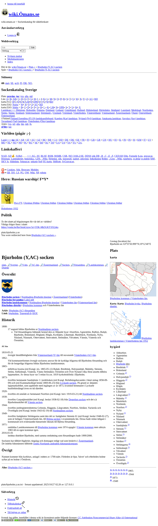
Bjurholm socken (11, 297)
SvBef (19, 156)
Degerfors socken (77, 399)
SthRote (57, 161)
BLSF (44, 156)
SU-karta (47, 161)
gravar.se (148, 156)
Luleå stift (29, 299)
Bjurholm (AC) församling (22, 310)
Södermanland (32, 113)
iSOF (34, 313)
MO (3, 142)
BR (49, 140)
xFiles (4, 126)
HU (110, 140)
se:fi (17, 83)
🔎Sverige (12, 265)
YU (74, 142)
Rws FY (18, 203)
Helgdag (53, 158)
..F (112, 156)
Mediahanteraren (15, 59)
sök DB (96, 156)
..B (101, 156)
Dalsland (50, 110)
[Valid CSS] (59, 520)
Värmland (67, 113)
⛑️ (2, 172)
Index (10, 61)
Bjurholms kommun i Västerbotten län (128, 298)
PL (25, 142)
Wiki (32, 172)
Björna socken (53, 419)
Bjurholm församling (13, 299)
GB (93, 140)
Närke (4, 113)
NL (9, 142)
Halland (81, 110)
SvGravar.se (68, 161)
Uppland (57, 113)
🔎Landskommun (95, 265)
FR (83, 140)
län (22, 124)
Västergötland (93, 113)
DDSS (88, 156)
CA (55, 140)
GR (98, 140)
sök (60, 158)
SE (11, 83)
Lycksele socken (68, 383)
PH (20, 142)
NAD (4, 156)
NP (37, 172)
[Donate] (20, 520)
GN (104, 140)
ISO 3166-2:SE (76, 156)
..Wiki (44, 158)
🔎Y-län (23, 265)
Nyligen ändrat (14, 56)
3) (128, 424)
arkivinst (84, 158)
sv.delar (136, 158)
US (63, 142)
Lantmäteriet (17, 158)
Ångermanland (123, 113)
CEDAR (118, 156)
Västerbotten (79, 113)
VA (69, 142)
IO (115, 140)
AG (33, 156)
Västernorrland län (87, 302)
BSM (50, 156)
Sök (33, 47)
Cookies (11, 169)
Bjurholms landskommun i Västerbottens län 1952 (131, 339)
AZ (38, 140)
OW (27, 172)
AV (38, 156)
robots (43, 172)
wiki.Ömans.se (19, 67)
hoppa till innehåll (16, 3)
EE (77, 140)
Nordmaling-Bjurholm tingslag (36, 297)
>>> (29, 156)
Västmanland (108, 113)
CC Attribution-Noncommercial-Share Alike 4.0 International (107, 517)
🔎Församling (78, 265)
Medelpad (136, 110)
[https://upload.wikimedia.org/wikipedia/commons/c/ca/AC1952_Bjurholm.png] (125, 338)
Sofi (40, 161)
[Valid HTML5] (46, 520)
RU (31, 142)
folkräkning (95, 158)
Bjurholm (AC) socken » (20, 69)
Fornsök (133, 156)
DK (25, 83)
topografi (67, 158)
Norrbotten (147, 110)
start (7, 83)
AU (33, 140)
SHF (152, 158)
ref (13, 124)
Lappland (125, 110)
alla (26, 96)
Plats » (32, 67)
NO (30, 83)
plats (4, 265)
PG (22, 172)
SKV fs (5, 161)
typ (22, 96)
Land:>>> (6, 140)
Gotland (59, 110)
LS (17, 172)
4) (129, 444)
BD (96, 99)
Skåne (11, 113)
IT (144, 140)
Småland (20, 113)
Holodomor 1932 (9, 208)
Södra (15, 107)
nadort (76, 158)
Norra (15, 104)
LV (149, 140)
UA (58, 142)
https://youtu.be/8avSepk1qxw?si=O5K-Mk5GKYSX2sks (29, 227)
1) (127, 366)
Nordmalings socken (48, 329)
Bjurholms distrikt (11, 305)
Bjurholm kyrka (132, 303)
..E (108, 156)
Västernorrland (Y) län (49, 355)
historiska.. (29, 158)
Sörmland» (46, 113)
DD (61, 140)
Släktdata (14, 161)
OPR (35, 102)
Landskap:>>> (8, 110)
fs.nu (140, 156)
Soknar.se (24, 161)
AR (22, 140)
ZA (80, 142)
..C (105, 156)
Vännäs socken (35, 402)
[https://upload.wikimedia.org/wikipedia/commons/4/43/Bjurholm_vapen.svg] (7, 291)
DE (66, 140)
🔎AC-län (34, 265)
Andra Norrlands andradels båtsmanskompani (55, 443)
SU (46, 142)
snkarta (34, 161)
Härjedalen (104, 110)
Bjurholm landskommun (14, 302)
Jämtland (115, 110)
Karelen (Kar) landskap (65, 118)
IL (120, 140)
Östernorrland (8, 115)
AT (27, 140)
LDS (37, 158)
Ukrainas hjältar (48, 203)
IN (124, 140)
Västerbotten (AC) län (85, 355)
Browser (25, 169)
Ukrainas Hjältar (31, 203)
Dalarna (40, 110)
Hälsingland (92, 110)
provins (11, 96)
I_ (38, 99)
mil (31, 96)
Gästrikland (70, 110)
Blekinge (20, 110)
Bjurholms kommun (32, 305)
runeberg (127, 158)
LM (27, 102)
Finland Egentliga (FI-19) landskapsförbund (31, 118)
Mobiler (34, 169)
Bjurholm (120, 364)
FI (21, 83)
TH (52, 142)
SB (8, 172)
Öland (134, 113)
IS (134, 140)
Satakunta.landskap (111, 118)
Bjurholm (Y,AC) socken (50, 67)
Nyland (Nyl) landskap (90, 118)
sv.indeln (145, 158)
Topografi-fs (26, 313)
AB (14, 99)
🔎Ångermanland (49, 265)
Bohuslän (30, 110)
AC (91, 99)
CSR (64, 156)
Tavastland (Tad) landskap (14, 121)
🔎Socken (64, 265)
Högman (5, 158)
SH (41, 142)
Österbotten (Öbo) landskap (41, 121)
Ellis (126, 156)
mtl (26, 124)
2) (126, 373)
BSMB (57, 156)
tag (9, 126)
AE (17, 140)
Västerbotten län (69, 302)
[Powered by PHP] (33, 520)
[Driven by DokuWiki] (72, 520)
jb (30, 124)
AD (10, 156)
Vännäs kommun (85, 427)
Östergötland (145, 113)
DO (13, 172)
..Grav (112, 158)
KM (139, 140)
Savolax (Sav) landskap (133, 118)
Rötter (105, 158)
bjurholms (13, 313)
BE (44, 140)
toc (17, 96)
